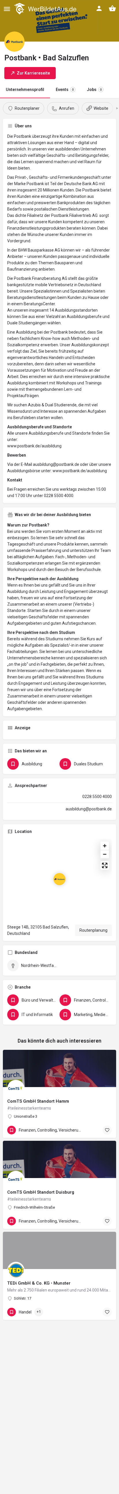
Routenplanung (93, 930)
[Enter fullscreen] (105, 865)
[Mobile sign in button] (99, 8)
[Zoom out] (105, 854)
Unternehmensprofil (25, 89)
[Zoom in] (105, 846)
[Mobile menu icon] (7, 8)
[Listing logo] (14, 41)
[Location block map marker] (59, 879)
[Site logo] (46, 8)
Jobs (94, 89)
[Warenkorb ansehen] (112, 8)
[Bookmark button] (107, 1130)
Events (65, 89)
